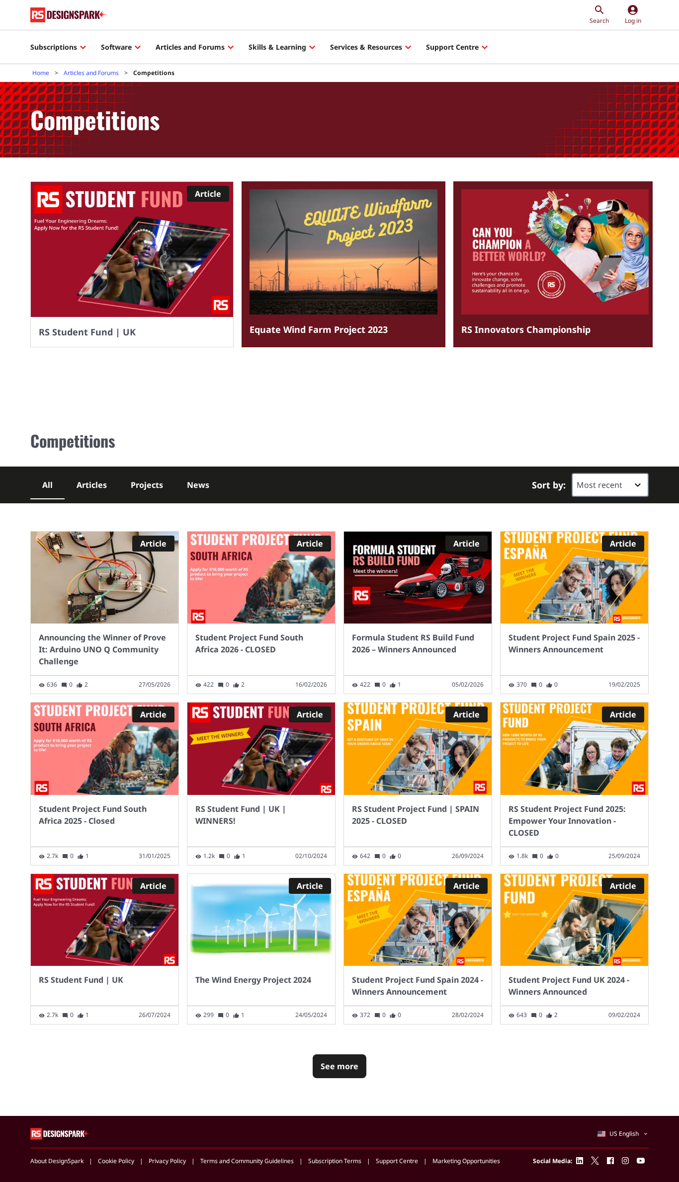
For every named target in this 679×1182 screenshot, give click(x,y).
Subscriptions (53, 47)
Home (40, 73)
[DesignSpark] (60, 1133)
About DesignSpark (57, 1161)
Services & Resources (366, 47)
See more (339, 1066)
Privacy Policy (167, 1161)
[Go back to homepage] (68, 14)
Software (116, 47)
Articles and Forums (190, 47)
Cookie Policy (116, 1161)
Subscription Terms (334, 1161)
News (198, 484)
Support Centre (452, 47)
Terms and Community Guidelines (247, 1161)
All (47, 484)
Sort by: (549, 485)
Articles (92, 484)
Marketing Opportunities (466, 1161)
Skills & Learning (277, 47)
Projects (147, 484)
